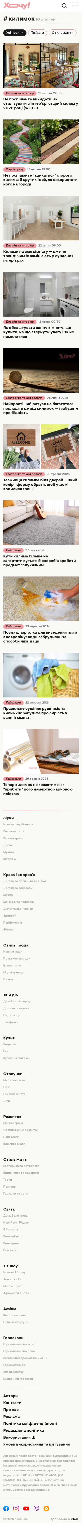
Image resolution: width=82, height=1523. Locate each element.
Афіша (9, 1309)
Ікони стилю (12, 965)
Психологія (11, 1137)
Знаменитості (13, 831)
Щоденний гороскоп (18, 1379)
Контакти (12, 1403)
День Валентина (15, 1215)
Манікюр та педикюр (18, 902)
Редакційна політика (23, 1431)
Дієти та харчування (18, 909)
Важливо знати (14, 1144)
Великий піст (12, 1236)
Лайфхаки (13, 550)
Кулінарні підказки (16, 1058)
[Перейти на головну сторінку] (16, 5)
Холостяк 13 (12, 1279)
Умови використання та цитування (36, 1445)
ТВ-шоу (10, 1266)
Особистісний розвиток (20, 1130)
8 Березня (10, 1229)
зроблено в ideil (64, 1519)
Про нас (11, 1410)
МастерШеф (12, 1286)
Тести (7, 1180)
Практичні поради (16, 958)
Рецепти (9, 1044)
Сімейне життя (14, 1094)
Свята (9, 1210)
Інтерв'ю (9, 859)
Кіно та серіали (14, 1315)
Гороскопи (13, 1338)
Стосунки (13, 1074)
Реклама (11, 1417)
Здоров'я (9, 916)
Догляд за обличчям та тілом (24, 881)
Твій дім (37, 33)
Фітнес (8, 929)
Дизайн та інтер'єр (20, 93)
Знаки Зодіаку (13, 1372)
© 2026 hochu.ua (15, 1519)
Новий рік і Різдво (16, 1222)
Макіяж (8, 895)
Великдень (11, 1243)
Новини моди (12, 951)
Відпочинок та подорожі (21, 1173)
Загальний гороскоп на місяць (25, 1358)
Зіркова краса (13, 838)
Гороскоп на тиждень (19, 1351)
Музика (8, 852)
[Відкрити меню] (75, 5)
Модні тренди (13, 972)
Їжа (5, 1051)
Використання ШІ (20, 1438)
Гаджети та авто (15, 1193)
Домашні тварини (16, 1008)
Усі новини (14, 33)
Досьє (8, 845)
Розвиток (12, 1117)
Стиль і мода (15, 946)
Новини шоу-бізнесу (18, 824)
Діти (6, 1101)
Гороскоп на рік (14, 1365)
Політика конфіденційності (30, 1424)
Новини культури (15, 1322)
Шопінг (8, 979)
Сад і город (14, 169)
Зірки (8, 818)
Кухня (9, 1038)
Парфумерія (12, 922)
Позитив (9, 1186)
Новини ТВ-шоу (14, 1272)
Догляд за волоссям (18, 888)
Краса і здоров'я (19, 875)
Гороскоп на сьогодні (18, 1344)
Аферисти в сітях (16, 1293)
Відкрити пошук (64, 6)
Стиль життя (62, 33)
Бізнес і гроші (13, 1123)
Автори (10, 1396)
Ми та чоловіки (14, 1080)
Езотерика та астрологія (24, 398)
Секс (6, 1087)
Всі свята (10, 1250)
